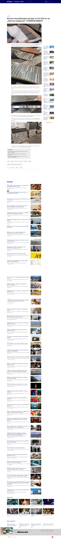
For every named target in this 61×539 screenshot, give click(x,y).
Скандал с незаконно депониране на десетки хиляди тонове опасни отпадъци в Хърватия (17, 371)
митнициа (30, 161)
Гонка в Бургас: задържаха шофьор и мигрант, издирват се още (47, 113)
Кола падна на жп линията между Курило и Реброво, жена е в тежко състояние (16, 233)
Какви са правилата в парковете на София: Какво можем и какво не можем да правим (18, 412)
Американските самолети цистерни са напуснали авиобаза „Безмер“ (18, 323)
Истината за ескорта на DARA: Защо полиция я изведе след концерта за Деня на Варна (48, 85)
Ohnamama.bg (26, 530)
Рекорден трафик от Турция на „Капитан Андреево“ (18, 356)
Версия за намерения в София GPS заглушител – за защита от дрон (18, 364)
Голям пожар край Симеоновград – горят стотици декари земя (46, 118)
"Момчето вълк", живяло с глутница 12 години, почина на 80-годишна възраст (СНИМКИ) (12, 525)
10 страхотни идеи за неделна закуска (36, 505)
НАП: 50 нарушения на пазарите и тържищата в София (17, 310)
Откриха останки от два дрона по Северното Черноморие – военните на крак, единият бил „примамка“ (48, 107)
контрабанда (25, 161)
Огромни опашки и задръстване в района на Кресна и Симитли (17, 284)
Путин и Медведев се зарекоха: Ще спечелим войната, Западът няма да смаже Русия (17, 206)
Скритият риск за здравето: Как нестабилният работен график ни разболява (36, 525)
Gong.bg (13, 530)
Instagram (22, 167)
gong (44, 526)
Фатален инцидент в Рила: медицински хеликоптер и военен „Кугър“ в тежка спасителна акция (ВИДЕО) (48, 101)
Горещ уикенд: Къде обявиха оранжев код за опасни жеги (45, 79)
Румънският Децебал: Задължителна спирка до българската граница (17, 378)
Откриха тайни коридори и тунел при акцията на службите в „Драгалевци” (18, 350)
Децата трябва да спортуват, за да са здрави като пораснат (46, 58)
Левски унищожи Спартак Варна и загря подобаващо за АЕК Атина (48, 524)
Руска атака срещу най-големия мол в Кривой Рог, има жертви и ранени (18, 441)
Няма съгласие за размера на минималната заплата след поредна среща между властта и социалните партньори (18, 483)
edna (20, 527)
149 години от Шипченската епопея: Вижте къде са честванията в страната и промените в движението (48, 53)
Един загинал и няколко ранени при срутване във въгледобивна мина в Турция (18, 186)
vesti (32, 527)
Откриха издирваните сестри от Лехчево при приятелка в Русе (17, 330)
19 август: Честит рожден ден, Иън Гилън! (12, 515)
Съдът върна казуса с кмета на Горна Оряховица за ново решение (18, 490)
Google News (13, 167)
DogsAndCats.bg (16, 530)
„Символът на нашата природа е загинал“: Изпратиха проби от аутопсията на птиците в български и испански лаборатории (17, 434)
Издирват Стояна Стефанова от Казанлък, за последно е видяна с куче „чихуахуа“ (17, 469)
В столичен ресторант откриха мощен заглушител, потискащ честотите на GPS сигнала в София (18, 475)
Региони (22, 1)
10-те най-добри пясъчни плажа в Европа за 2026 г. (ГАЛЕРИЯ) (46, 47)
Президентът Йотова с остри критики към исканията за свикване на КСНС (16, 247)
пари (18, 161)
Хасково (22, 161)
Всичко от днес (48, 122)
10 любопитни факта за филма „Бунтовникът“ (11, 506)
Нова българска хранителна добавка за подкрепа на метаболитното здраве (47, 90)
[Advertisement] (24, 175)
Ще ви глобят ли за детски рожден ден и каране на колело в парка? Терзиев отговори (47, 74)
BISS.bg (23, 530)
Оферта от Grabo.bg (9, 298)
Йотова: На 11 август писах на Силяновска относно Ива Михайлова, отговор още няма (18, 316)
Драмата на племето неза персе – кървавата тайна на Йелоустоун (18, 291)
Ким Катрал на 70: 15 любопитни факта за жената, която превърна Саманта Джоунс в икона (24, 525)
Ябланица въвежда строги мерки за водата (16, 253)
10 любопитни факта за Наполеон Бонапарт (24, 506)
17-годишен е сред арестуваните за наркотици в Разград (17, 337)
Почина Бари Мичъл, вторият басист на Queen (17, 384)
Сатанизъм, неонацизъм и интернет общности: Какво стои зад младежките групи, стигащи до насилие (17, 419)
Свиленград (12, 161)
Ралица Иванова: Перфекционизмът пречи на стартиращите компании (17, 193)
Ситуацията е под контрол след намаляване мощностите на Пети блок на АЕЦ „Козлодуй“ (48, 69)
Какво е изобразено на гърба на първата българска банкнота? (18, 405)
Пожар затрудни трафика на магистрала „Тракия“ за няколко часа (18, 241)
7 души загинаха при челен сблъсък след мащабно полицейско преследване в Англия (18, 213)
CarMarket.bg (20, 530)
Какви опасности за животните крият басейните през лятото (17, 227)
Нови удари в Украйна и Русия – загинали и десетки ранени (18, 220)
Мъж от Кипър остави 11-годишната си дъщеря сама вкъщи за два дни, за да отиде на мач (18, 427)
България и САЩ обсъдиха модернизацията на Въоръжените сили (17, 455)
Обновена (44, 104)
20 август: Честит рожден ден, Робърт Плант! (48, 506)
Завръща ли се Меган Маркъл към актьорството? (46, 95)
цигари (16, 161)
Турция (8, 161)
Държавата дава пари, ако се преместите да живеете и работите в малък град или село (48, 63)
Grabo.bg (29, 530)
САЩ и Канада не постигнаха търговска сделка (17, 343)
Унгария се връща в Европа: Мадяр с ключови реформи (17, 391)
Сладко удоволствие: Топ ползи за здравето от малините (17, 398)
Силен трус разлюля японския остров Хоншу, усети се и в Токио (18, 199)
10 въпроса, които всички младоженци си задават (36, 515)
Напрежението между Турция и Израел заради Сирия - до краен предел (17, 261)
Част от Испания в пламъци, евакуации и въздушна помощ (18, 278)
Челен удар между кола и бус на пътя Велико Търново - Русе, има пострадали (17, 462)
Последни (17, 1)
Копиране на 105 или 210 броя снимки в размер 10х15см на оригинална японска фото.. (18, 300)
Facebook (18, 167)
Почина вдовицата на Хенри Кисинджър (16, 447)
